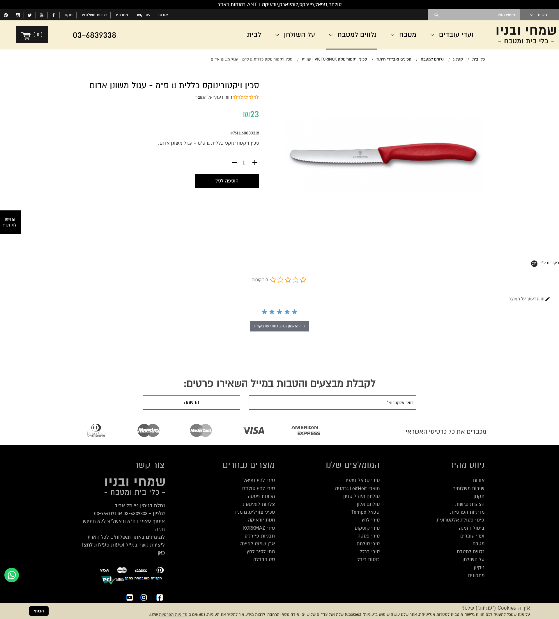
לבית (254, 35)
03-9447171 (105, 513)
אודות (163, 15)
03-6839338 (135, 513)
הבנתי (39, 611)
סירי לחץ (371, 520)
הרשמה (191, 402)
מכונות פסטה (261, 496)
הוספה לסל (226, 181)
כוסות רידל (368, 559)
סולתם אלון (368, 504)
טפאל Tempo (365, 512)
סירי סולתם (368, 544)
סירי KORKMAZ (259, 528)
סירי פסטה (369, 536)
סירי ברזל (370, 552)
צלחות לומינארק (258, 504)
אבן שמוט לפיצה (257, 544)
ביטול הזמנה (471, 528)
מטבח (478, 544)
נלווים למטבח (470, 552)
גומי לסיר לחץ (261, 552)
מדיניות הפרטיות (173, 614)
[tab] (531, 299)
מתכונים (121, 15)
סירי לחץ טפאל (259, 480)
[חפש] (436, 14)
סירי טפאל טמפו (363, 480)
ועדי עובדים (472, 536)
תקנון (67, 15)
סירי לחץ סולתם (258, 488)
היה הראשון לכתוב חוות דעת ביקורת (279, 326)
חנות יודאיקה (261, 520)
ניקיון (479, 568)
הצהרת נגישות (469, 504)
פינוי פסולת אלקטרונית (460, 520)
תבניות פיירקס (260, 536)
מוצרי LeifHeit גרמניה (357, 488)
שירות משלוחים (93, 15)
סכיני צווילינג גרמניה (254, 512)
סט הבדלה (264, 559)
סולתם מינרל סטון (361, 496)
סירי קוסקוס (367, 528)
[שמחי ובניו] (524, 34)
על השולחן (473, 559)
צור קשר (143, 15)
